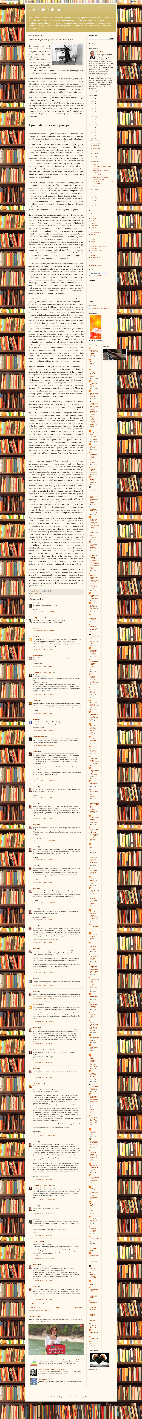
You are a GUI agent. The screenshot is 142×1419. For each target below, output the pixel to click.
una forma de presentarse (94, 1005)
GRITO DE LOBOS (93, 1153)
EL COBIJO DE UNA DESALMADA (94, 691)
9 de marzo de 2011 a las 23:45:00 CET (44, 998)
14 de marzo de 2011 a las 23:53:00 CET (44, 1235)
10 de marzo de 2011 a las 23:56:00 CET (44, 1044)
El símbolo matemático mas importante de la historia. (94, 640)
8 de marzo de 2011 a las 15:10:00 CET (44, 713)
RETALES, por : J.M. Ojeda (94, 899)
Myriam (35, 751)
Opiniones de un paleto (93, 749)
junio (94, 156)
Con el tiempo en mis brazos (94, 1142)
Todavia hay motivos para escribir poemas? (94, 437)
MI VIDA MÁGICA (93, 677)
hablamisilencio (94, 1333)
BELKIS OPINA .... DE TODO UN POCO (94, 728)
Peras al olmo (93, 472)
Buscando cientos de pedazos (93, 913)
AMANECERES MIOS (94, 818)
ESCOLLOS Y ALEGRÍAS (94, 695)
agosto (95, 151)
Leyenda (93, 227)
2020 (93, 114)
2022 (93, 109)
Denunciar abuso (95, 265)
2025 (93, 101)
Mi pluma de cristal (93, 545)
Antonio (35, 787)
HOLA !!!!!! (93, 1050)
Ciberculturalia (94, 1037)
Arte (92, 216)
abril (94, 161)
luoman (72, 1397)
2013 (93, 133)
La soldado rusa (94, 598)
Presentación (94, 244)
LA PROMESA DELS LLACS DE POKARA (94, 804)
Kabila (92, 479)
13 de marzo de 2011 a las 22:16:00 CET (44, 1179)
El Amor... (92, 938)
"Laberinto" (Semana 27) (93, 548)
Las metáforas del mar (94, 759)
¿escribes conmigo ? (93, 1269)
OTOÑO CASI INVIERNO (94, 510)
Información (94, 225)
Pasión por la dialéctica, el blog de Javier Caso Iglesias (94, 405)
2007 (93, 203)
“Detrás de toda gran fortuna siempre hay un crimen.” (52, 1369)
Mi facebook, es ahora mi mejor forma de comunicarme (94, 1194)
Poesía (93, 239)
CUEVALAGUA (94, 1256)
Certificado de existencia (94, 957)
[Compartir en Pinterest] (50, 591)
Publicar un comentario (37, 1303)
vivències (92, 489)
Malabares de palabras (94, 1290)
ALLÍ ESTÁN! (93, 620)
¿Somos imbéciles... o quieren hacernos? (101, 171)
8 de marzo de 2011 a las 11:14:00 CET (44, 666)
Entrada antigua (78, 1307)
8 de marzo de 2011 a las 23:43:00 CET (44, 818)
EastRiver (93, 1229)
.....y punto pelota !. (92, 1133)
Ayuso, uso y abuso (34, 1316)
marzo (95, 164)
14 (90, 742)
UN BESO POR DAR (94, 718)
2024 (93, 104)
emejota (35, 637)
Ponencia (93, 241)
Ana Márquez (37, 1005)
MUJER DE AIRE (93, 1297)
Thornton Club (94, 890)
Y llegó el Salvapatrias (93, 879)
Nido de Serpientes (93, 739)
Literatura (94, 230)
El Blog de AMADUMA (93, 1326)
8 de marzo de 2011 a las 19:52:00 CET (44, 730)
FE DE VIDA (93, 512)
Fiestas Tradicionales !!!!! (93, 668)
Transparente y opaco (94, 980)
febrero (95, 189)
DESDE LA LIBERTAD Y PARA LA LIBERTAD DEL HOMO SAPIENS (94, 1026)
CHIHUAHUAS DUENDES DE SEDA (94, 1122)
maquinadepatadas (94, 784)
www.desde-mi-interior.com (94, 1219)
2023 (93, 106)
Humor (93, 223)
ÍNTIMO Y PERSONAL (93, 606)
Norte (91, 1111)
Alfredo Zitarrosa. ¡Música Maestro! (92, 1209)
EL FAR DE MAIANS (93, 1231)
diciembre (96, 140)
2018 (93, 119)
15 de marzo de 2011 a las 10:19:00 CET (44, 1281)
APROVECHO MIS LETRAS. (94, 775)
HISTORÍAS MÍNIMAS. (93, 395)
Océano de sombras (92, 375)
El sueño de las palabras (94, 596)
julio (94, 153)
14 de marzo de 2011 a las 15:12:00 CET (44, 1200)
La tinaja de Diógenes (93, 384)
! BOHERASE (94, 1339)
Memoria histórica (96, 232)
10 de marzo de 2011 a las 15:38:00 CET (44, 1021)
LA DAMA (93, 1007)
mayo (94, 159)
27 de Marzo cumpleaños (93, 654)
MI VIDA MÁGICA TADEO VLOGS (94, 681)
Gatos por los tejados (94, 497)
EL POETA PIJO (93, 1015)
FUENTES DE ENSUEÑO (93, 629)
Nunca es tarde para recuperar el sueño (94, 918)
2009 (93, 198)
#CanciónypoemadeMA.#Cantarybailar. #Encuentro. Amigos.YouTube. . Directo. (94, 584)
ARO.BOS (93, 627)
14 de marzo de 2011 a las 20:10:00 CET (44, 1213)
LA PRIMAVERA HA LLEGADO (94, 1064)
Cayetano (35, 700)
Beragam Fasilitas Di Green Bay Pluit (94, 809)
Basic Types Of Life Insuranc (94, 1100)
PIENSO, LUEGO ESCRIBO (93, 1276)
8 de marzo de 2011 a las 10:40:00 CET (44, 649)
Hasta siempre (93, 1242)
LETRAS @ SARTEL (93, 1118)
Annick (35, 719)
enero (95, 192)
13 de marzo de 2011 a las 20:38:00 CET (44, 1077)
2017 (93, 122)
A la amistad (93, 998)
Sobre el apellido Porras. (45, 1379)
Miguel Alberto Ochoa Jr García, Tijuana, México (94, 971)
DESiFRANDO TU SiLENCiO (94, 1166)
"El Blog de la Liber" (94, 1189)
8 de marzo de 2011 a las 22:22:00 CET (44, 781)
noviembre (96, 143)
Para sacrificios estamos (94, 1181)
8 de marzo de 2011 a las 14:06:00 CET (44, 694)
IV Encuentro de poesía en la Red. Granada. (102, 167)
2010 (93, 195)
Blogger (89, 1397)
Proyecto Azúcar (92, 362)
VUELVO (92, 1222)
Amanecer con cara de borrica (93, 863)
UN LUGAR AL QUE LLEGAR (94, 609)
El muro (92, 386)
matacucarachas (94, 1239)
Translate (102, 276)
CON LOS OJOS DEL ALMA (93, 1074)
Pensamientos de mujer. (94, 715)
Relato (93, 253)
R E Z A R (92, 448)
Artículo (93, 218)
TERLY (92, 446)
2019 (93, 117)
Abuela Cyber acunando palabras (94, 663)
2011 (93, 138)
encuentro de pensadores (93, 871)
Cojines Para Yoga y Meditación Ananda (93, 1059)
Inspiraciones (93, 996)
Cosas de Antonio (44, 9)
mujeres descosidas (93, 617)
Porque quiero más (94, 1204)
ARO (34, 978)
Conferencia (38, 593)
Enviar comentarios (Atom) (43, 1310)
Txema (35, 603)
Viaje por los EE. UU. (97, 257)
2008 (93, 200)
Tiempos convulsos (98, 186)
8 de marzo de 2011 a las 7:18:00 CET (43, 612)
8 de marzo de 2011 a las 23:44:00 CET (44, 860)
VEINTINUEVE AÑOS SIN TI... (94, 821)
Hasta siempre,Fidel (93, 795)
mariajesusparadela (38, 618)
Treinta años (93, 365)
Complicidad (93, 1089)
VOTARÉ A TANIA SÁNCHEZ (93, 948)
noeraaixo (93, 945)
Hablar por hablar (93, 470)
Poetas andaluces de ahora (93, 577)
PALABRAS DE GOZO (94, 706)
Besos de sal (93, 1302)
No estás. (92, 959)
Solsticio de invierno (93, 849)
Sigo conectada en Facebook (94, 1039)
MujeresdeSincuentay (94, 1048)
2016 (93, 125)
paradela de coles (93, 846)
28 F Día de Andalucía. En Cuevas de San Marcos (103, 182)
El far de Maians (92, 1108)
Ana (34, 1219)
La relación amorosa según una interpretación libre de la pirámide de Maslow (59, 1360)
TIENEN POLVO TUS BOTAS (94, 762)
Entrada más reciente (34, 1307)
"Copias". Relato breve (94, 1145)
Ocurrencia (94, 237)
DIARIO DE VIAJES (93, 455)
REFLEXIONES (94, 792)
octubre (95, 145)
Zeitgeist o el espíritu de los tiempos (93, 1157)
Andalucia (94, 214)
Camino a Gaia (37, 1242)
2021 (93, 112)
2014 (93, 130)
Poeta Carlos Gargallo (93, 703)
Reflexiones (94, 248)
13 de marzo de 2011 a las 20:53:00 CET (44, 1136)
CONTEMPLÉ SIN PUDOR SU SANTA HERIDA (94, 836)
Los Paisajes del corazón (93, 651)
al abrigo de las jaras (94, 433)
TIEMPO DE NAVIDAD (93, 1078)
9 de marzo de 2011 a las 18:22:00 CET (44, 985)
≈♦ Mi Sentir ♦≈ (93, 1262)
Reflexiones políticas (96, 250)
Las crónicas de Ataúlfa (94, 1283)
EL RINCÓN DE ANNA (93, 1097)
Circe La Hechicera (38, 736)
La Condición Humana (94, 1087)
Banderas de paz (94, 752)
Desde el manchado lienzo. (92, 903)
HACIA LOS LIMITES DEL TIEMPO (94, 351)
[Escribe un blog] (45, 591)
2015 (93, 127)
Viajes (92, 260)
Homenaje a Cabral (93, 1169)
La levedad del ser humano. (100, 175)
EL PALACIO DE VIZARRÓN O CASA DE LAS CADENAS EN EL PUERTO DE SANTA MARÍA (94, 564)
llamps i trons (94, 1131)
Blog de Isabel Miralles (94, 935)
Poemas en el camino (93, 967)
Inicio (57, 1307)
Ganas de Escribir (92, 1315)
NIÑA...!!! (92, 355)
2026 (93, 98)
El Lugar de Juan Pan (93, 556)
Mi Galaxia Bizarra (93, 1249)
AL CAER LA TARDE (94, 927)
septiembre (96, 148)
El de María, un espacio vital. (93, 859)
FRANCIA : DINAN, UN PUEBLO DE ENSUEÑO (93, 460)
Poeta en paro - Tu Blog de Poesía (94, 771)
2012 (93, 135)
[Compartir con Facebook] (48, 591)
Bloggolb (92, 1321)
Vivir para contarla (93, 372)
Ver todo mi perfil (94, 91)
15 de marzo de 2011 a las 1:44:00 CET (44, 1258)
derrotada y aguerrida (93, 1344)
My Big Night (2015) (93, 882)
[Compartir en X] (47, 591)
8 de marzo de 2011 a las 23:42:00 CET (44, 798)
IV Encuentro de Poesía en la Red (42, 672)
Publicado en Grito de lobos (98, 246)
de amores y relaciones (93, 520)
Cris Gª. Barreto (37, 1083)
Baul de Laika (94, 393)
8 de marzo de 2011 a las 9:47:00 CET (43, 630)
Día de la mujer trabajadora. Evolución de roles (100, 178)
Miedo (91, 732)
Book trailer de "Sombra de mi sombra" (94, 500)
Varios (93, 255)
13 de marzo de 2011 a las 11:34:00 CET (44, 1062)
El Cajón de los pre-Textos (94, 1178)
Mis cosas (93, 234)
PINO (91, 892)
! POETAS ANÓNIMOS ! (94, 1308)
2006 (93, 206)
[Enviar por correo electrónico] (43, 591)
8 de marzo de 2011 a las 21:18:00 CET (44, 745)
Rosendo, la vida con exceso (94, 481)
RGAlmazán (36, 655)
